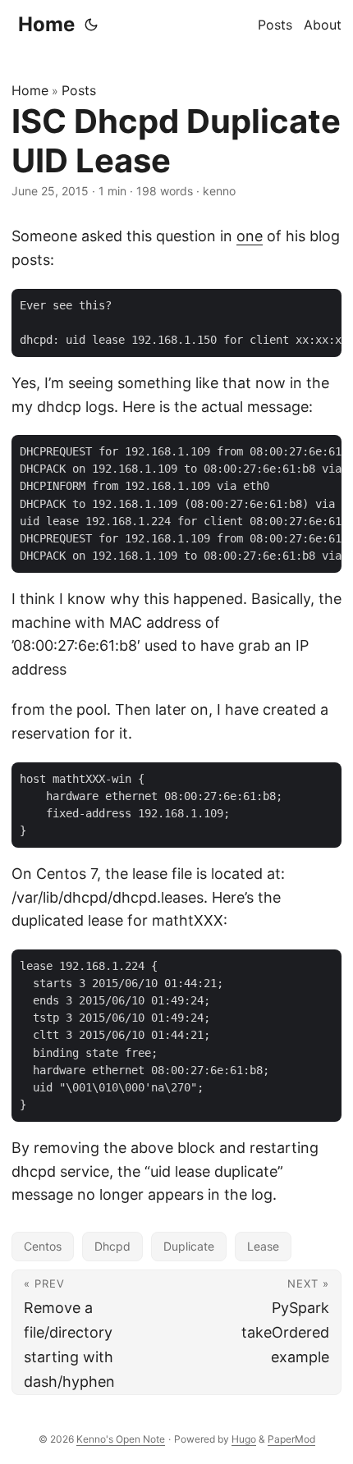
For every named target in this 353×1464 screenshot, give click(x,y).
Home (46, 24)
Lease (263, 1246)
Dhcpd (112, 1246)
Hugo (244, 1439)
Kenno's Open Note (120, 1439)
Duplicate (188, 1246)
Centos (43, 1246)
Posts (79, 90)
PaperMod (291, 1439)
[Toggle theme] (91, 24)
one (249, 236)
